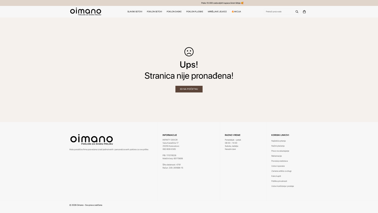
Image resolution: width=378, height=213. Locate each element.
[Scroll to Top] (372, 196)
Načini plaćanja (278, 146)
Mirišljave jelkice (217, 11)
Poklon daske (174, 11)
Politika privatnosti (279, 181)
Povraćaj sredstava (279, 161)
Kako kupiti (276, 176)
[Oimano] (85, 11)
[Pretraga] (297, 11)
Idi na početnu (189, 89)
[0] (304, 11)
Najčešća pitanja (278, 141)
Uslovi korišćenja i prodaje (282, 186)
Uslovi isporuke (278, 166)
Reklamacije (276, 156)
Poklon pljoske (194, 11)
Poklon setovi (154, 11)
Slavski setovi (134, 11)
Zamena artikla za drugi (281, 171)
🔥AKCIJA (236, 11)
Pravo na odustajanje (280, 151)
